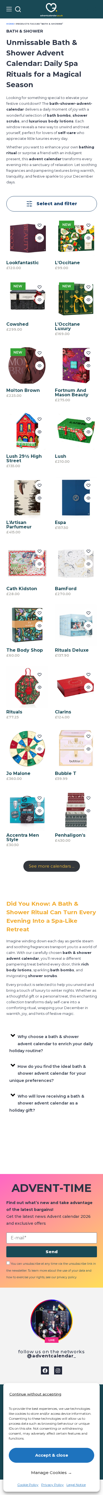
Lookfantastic (22, 262)
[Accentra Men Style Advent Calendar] (27, 810)
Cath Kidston (21, 588)
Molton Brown (23, 390)
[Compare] (94, 9)
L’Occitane (67, 262)
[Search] (18, 9)
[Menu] (9, 9)
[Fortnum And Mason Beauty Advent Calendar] (76, 365)
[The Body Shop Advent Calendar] (27, 625)
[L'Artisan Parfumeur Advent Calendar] (27, 498)
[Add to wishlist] (39, 225)
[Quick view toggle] (39, 238)
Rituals (14, 712)
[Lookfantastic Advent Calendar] (27, 237)
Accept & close (51, 1455)
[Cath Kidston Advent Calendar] (27, 563)
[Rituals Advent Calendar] (27, 687)
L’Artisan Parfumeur (19, 524)
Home (10, 23)
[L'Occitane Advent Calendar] (76, 237)
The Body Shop (24, 650)
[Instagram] (58, 1370)
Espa (60, 522)
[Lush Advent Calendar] (76, 431)
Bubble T (65, 773)
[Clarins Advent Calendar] (76, 687)
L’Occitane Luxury (67, 326)
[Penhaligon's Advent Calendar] (76, 810)
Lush (60, 456)
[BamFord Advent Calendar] (76, 563)
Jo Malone (18, 773)
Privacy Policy (52, 1485)
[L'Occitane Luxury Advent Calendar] (76, 299)
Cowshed (17, 324)
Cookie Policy (27, 1485)
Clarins (63, 712)
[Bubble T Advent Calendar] (76, 749)
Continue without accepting (35, 1394)
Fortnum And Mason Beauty (71, 392)
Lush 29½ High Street (24, 458)
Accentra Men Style (22, 837)
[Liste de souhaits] (85, 9)
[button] (51, 1042)
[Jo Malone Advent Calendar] (27, 749)
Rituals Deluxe (72, 650)
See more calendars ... (51, 866)
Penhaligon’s (70, 835)
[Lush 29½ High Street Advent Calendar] (27, 431)
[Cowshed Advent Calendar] (27, 299)
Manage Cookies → (51, 1472)
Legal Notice (76, 1485)
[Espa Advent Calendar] (76, 498)
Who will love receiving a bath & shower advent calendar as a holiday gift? (47, 1103)
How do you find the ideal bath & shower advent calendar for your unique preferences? (47, 1073)
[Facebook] (45, 1370)
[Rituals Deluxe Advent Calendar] (76, 625)
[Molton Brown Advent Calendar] (27, 365)
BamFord (66, 588)
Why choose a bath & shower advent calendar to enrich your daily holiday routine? (51, 1043)
